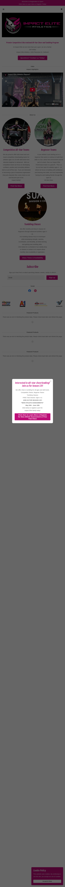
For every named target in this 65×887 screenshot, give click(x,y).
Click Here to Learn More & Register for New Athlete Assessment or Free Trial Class (32, 417)
